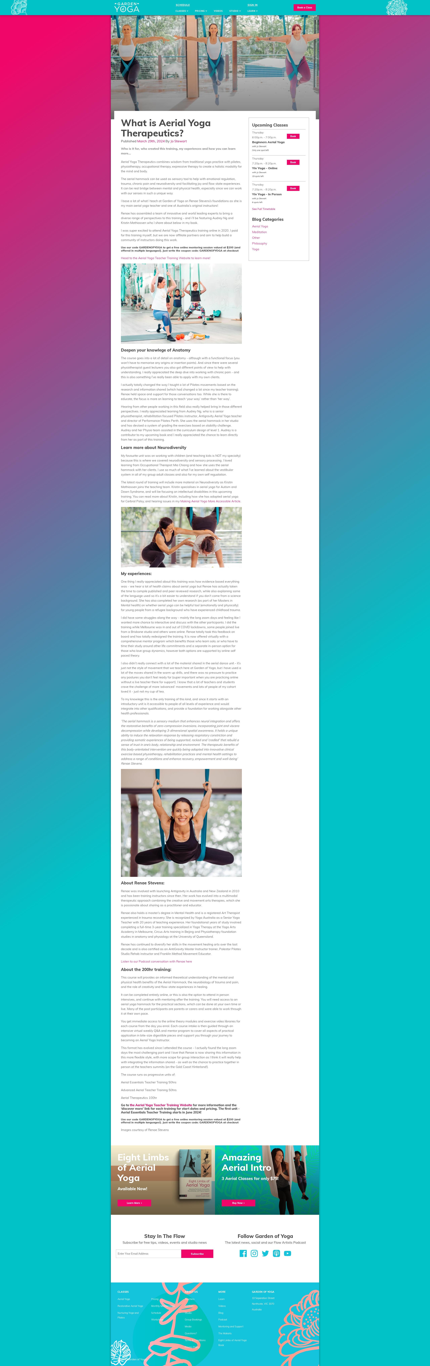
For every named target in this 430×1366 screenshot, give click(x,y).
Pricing (200, 11)
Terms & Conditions (195, 1340)
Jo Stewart (178, 141)
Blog (220, 1312)
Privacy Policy (192, 1347)
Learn (252, 11)
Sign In (253, 5)
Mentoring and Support (230, 1326)
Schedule (183, 5)
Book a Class (304, 7)
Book (293, 136)
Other (256, 238)
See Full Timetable (263, 209)
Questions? (191, 1333)
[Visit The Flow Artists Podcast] (278, 1253)
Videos (218, 11)
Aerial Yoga (260, 226)
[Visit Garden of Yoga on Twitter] (267, 1254)
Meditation (259, 232)
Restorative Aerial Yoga (130, 1306)
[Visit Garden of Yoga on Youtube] (287, 1254)
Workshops (157, 1319)
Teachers (190, 1299)
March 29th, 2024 (151, 141)
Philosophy (259, 243)
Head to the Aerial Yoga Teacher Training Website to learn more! (165, 258)
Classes (181, 11)
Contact (189, 1306)
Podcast (222, 1319)
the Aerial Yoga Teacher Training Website (161, 1105)
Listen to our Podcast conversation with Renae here (156, 961)
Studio (234, 11)
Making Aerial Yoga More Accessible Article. (210, 501)
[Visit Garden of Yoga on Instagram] (256, 1253)
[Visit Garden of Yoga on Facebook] (245, 1253)
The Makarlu (225, 1333)
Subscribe (197, 1253)
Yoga (255, 249)
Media (188, 1326)
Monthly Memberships (163, 1306)
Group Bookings (193, 1319)
